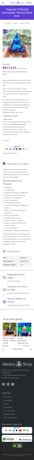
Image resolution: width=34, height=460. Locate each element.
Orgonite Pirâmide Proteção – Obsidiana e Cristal (10, 340)
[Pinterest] (12, 384)
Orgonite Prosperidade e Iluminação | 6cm (22, 340)
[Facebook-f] (8, 384)
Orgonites (14, 153)
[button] (12, 349)
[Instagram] (3, 384)
